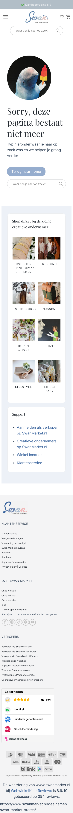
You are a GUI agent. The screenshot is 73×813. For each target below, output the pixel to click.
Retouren (6, 552)
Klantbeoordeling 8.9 (37, 4)
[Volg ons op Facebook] (5, 622)
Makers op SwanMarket (14, 609)
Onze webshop (9, 600)
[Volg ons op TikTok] (19, 622)
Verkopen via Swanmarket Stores (18, 651)
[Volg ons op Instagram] (12, 622)
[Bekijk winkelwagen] (68, 17)
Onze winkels (8, 590)
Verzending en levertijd (13, 543)
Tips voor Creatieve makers (15, 670)
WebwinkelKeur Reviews (31, 790)
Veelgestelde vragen (12, 538)
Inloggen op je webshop (13, 660)
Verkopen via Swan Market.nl (16, 646)
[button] (5, 17)
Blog (3, 604)
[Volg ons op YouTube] (32, 622)
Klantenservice (29, 463)
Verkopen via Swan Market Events (19, 656)
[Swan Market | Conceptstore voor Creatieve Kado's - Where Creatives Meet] (36, 16)
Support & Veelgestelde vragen (17, 665)
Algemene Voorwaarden (13, 562)
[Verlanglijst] (62, 17)
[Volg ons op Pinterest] (25, 622)
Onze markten (8, 595)
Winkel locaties (29, 455)
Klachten (6, 557)
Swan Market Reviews (13, 547)
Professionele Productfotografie (18, 674)
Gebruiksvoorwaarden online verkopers (22, 679)
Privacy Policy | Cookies (14, 566)
